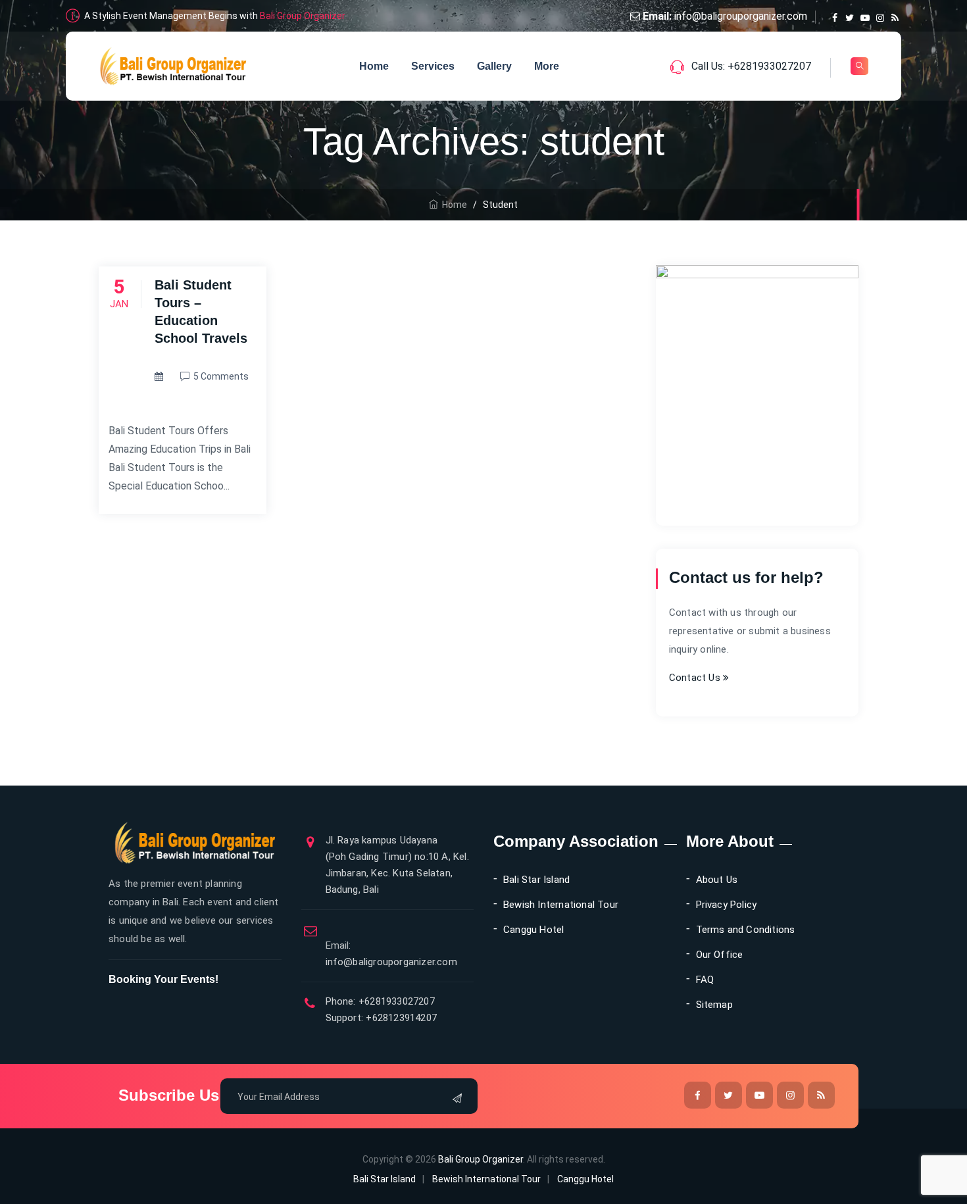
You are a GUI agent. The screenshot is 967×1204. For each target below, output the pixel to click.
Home (374, 66)
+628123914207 (400, 1018)
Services (433, 66)
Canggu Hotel (533, 930)
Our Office (719, 955)
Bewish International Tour (560, 905)
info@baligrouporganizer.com (740, 16)
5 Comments (221, 376)
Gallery (494, 66)
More (546, 66)
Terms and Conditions (745, 930)
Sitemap (714, 1005)
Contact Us (696, 678)
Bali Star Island (536, 880)
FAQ (705, 980)
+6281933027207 (395, 1001)
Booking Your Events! (163, 979)
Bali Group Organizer (302, 16)
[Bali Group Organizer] (173, 66)
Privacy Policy (726, 905)
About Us (717, 880)
